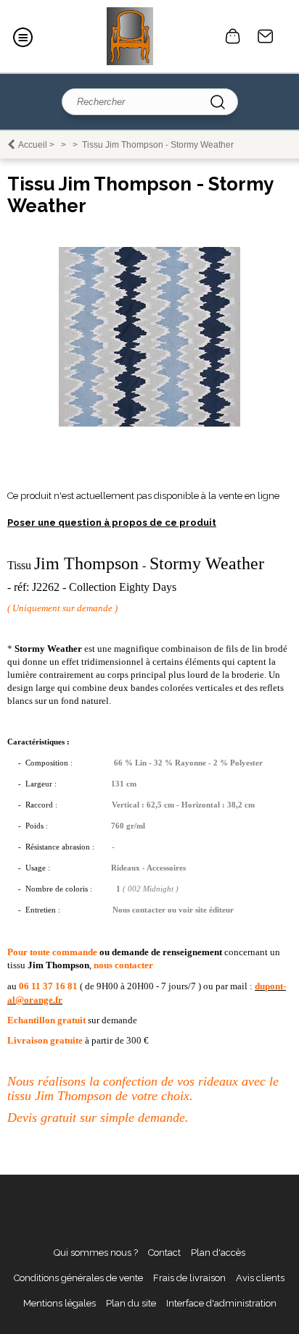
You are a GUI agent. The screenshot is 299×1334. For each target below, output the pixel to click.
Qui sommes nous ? (96, 1252)
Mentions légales (59, 1303)
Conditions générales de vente (78, 1277)
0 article (233, 36)
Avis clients (260, 1277)
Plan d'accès (218, 1252)
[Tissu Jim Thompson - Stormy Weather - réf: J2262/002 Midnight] (149, 423)
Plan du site (131, 1303)
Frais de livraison (189, 1277)
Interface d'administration (221, 1303)
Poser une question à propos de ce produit (111, 522)
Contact (265, 36)
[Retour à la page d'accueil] (129, 36)
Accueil (32, 145)
